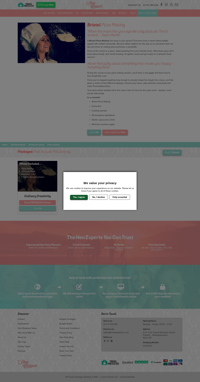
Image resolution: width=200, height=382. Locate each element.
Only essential (119, 197)
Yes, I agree (79, 197)
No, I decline (98, 197)
